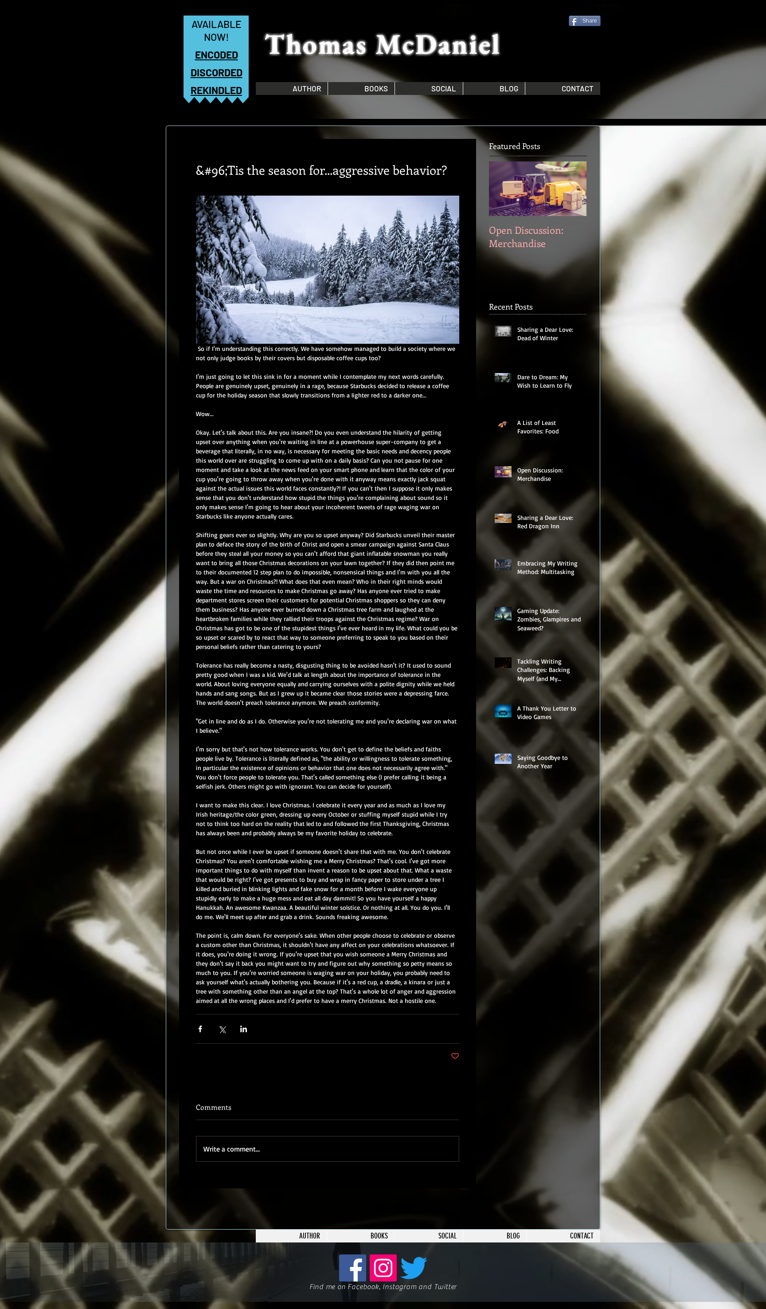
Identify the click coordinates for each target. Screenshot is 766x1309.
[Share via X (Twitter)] (222, 1029)
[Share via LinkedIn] (243, 1029)
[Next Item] (572, 189)
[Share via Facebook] (200, 1029)
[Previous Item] (503, 189)
